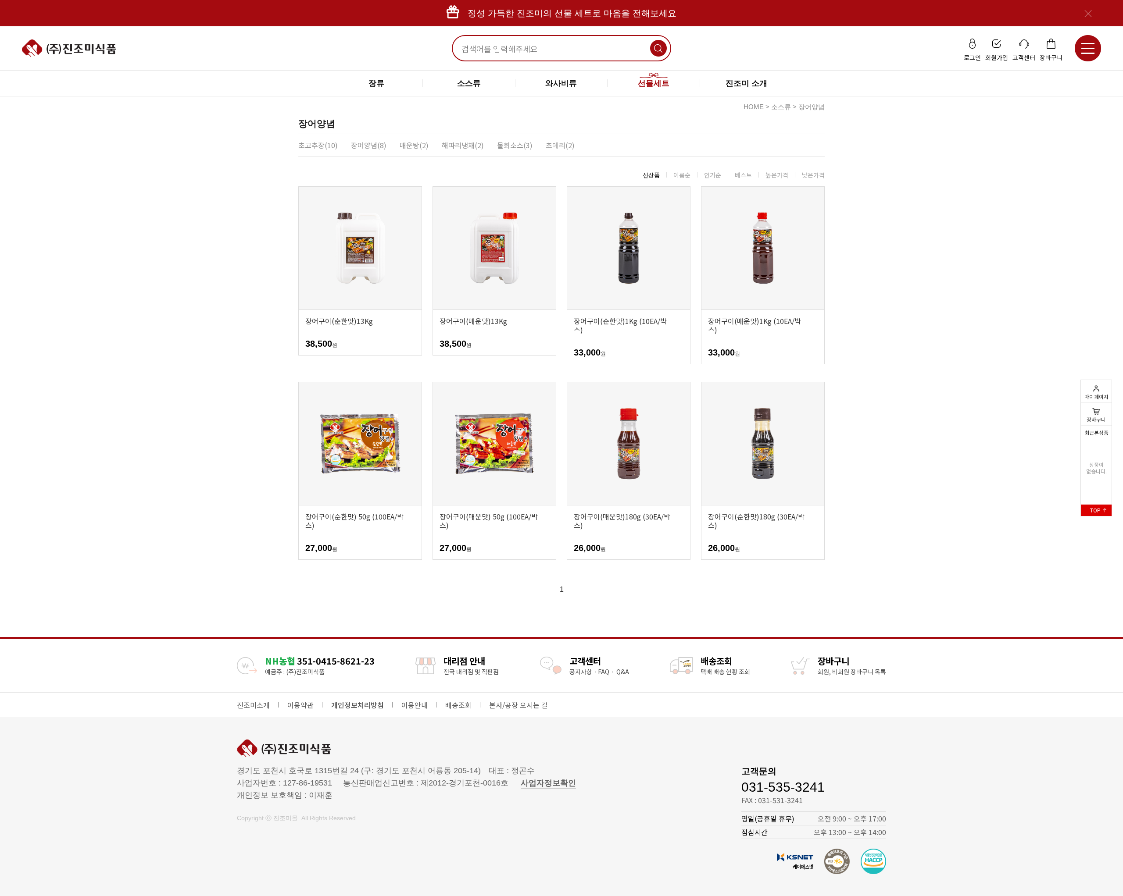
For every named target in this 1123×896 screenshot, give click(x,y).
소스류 (469, 83)
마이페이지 (1096, 396)
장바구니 (1096, 414)
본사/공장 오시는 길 (518, 705)
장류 (376, 83)
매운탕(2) (414, 145)
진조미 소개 (746, 83)
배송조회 (458, 705)
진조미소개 (253, 705)
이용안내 (414, 705)
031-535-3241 (783, 787)
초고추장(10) (318, 145)
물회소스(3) (515, 145)
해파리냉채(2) (463, 145)
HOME (754, 106)
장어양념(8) (368, 145)
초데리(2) (560, 145)
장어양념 (811, 106)
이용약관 (300, 705)
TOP (1096, 510)
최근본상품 (1096, 432)
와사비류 (561, 83)
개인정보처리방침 (357, 705)
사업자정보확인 (548, 783)
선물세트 (653, 83)
